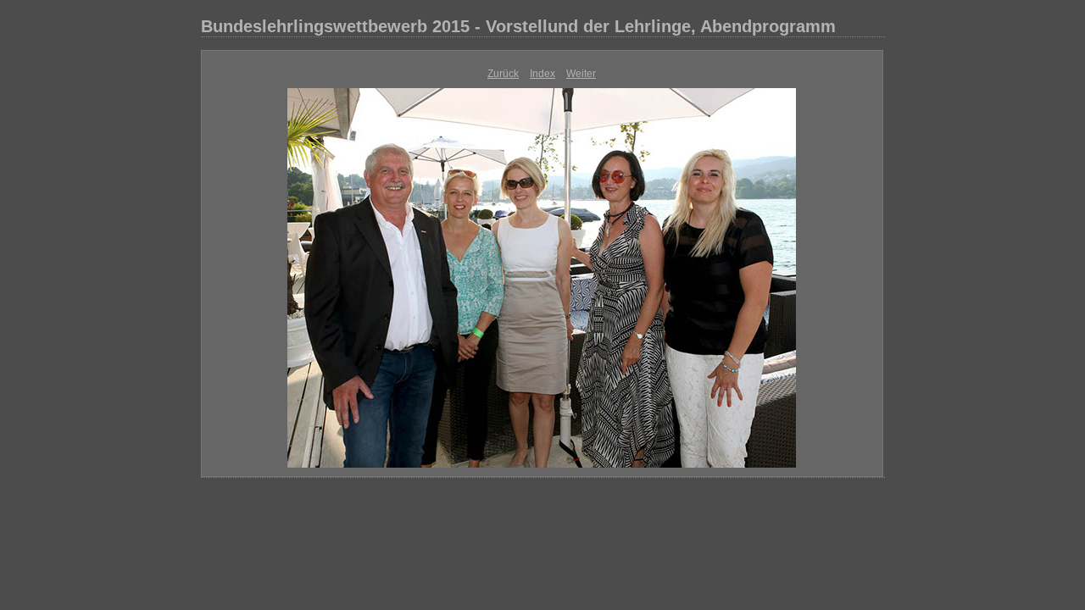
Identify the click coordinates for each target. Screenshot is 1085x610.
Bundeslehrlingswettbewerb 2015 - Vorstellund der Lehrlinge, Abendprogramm (518, 26)
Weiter (581, 74)
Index (542, 74)
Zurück (503, 74)
